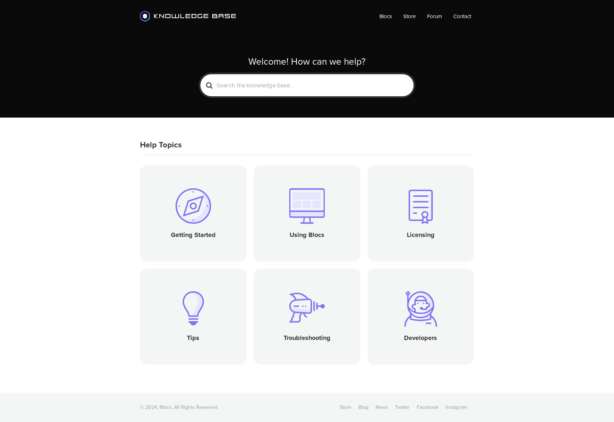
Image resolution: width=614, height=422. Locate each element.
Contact (462, 16)
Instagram (456, 407)
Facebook (427, 407)
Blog (363, 407)
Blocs (385, 16)
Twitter (402, 407)
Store (409, 16)
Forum (434, 16)
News (382, 407)
